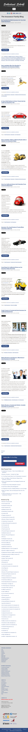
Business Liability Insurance (9, 56)
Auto (2, 649)
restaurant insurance (7, 505)
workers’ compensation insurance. (9, 636)
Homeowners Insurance (7, 511)
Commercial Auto (4, 669)
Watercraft (3, 656)
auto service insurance (10, 60)
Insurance (13, 94)
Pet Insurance (5, 595)
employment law (6, 610)
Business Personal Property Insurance (10, 571)
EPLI (3, 536)
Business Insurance (11, 59)
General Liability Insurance (8, 540)
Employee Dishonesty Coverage (9, 577)
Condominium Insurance (7, 521)
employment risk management (8, 614)
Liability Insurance (6, 589)
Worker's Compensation (5, 671)
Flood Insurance (6, 529)
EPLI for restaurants (6, 575)
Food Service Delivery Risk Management (10, 486)
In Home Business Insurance (8, 585)
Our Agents (3, 684)
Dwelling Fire (3, 660)
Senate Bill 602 (5, 599)
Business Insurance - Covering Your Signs (10, 474)
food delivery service (7, 616)
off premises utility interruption (8, 622)
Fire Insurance (5, 527)
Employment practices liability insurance (10, 554)
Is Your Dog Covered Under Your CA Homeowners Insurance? (14, 476)
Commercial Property (5, 667)
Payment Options (4, 692)
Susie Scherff (7, 22)
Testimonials (3, 685)
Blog (2, 693)
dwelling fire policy (6, 532)
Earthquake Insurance (7, 538)
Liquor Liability (5, 591)
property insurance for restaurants (9, 624)
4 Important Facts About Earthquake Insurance (11, 484)
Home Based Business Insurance (9, 581)
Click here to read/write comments (12, 53)
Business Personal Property (11, 57)
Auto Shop (22, 60)
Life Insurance (5, 560)
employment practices (7, 612)
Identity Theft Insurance (7, 558)
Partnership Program (5, 686)
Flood (2, 654)
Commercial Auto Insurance (20, 94)
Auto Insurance (7, 94)
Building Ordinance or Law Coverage (10, 548)
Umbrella (3, 653)
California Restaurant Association (9, 523)
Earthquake (3, 661)
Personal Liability (6, 542)
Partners (2, 687)
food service (5, 618)
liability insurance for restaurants (9, 620)
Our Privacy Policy (4, 690)
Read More (5, 50)
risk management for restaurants (9, 632)
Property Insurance (6, 515)
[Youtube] (12, 13)
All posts (3, 451)
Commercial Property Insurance (9, 573)
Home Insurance (6, 507)
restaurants (5, 630)
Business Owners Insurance (8, 519)
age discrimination (6, 603)
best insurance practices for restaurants (10, 605)
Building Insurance (19, 59)
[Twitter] (10, 13)
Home (2, 650)
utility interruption (6, 634)
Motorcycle (3, 655)
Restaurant (5, 562)
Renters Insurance (6, 597)
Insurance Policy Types (7, 587)
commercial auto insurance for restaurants (11, 609)
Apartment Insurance (7, 546)
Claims (2, 691)
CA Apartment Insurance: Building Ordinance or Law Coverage (14, 488)
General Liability (14, 305)
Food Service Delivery (7, 579)
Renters (2, 652)
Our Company (4, 682)
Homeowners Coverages (7, 583)
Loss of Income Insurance (8, 593)
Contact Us (3, 681)
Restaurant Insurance (5, 673)
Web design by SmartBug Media (16, 730)
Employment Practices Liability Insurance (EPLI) (12, 552)
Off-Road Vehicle (4, 659)
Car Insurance (17, 134)
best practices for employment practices (10, 607)
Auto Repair (17, 60)
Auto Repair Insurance (5, 674)
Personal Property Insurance (8, 530)
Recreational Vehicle (5, 658)
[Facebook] (8, 13)
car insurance (10, 78)
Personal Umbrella (6, 544)
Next (2, 452)
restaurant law (5, 628)
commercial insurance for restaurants (10, 566)
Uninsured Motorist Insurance (8, 601)
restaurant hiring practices (8, 626)
